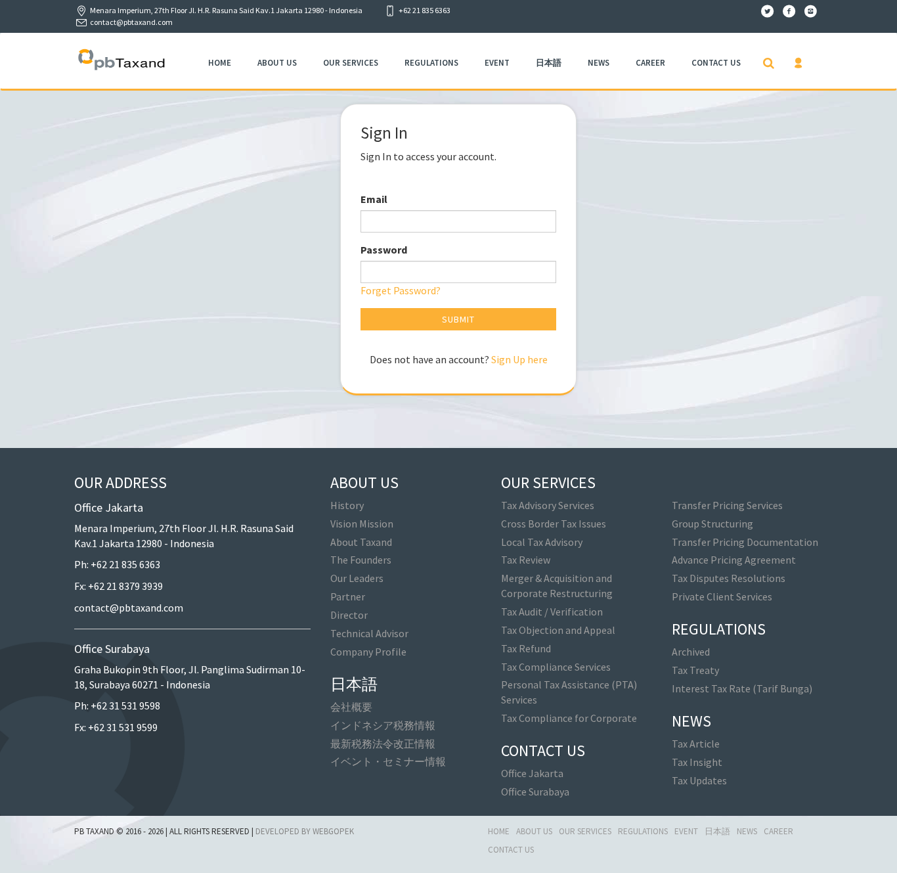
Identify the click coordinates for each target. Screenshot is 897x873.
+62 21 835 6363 (125, 564)
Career (650, 62)
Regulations (431, 62)
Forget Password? (401, 290)
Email (374, 199)
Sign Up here (519, 359)
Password (384, 249)
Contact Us (716, 62)
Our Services (350, 62)
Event (497, 62)
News (598, 62)
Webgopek (333, 831)
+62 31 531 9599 (123, 727)
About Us (277, 62)
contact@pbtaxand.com (131, 22)
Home (219, 62)
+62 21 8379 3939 (125, 586)
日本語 (548, 62)
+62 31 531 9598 (125, 705)
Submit (458, 319)
